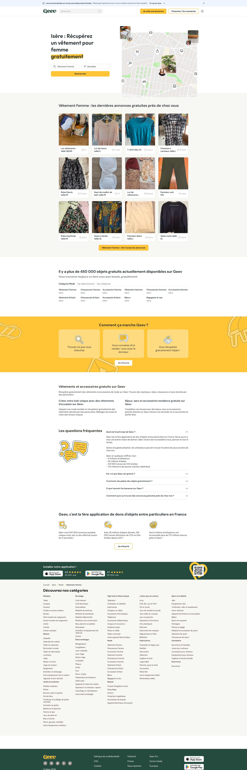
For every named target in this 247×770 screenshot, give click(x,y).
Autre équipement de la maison (56, 675)
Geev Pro (153, 756)
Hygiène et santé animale (182, 658)
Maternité (144, 672)
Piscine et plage (178, 627)
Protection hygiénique (116, 696)
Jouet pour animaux (180, 648)
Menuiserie (79, 627)
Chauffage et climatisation (86, 691)
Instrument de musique (149, 630)
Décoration (144, 651)
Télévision (111, 600)
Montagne (176, 624)
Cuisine (46, 627)
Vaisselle (46, 638)
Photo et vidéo (113, 630)
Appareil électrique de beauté (119, 703)
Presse (130, 761)
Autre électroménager (84, 694)
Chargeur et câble (114, 610)
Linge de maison (50, 665)
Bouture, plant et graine (53, 693)
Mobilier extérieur (50, 686)
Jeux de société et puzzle (150, 610)
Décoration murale (51, 648)
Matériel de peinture (83, 610)
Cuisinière (79, 661)
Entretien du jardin (51, 705)
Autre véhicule (177, 610)
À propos (153, 766)
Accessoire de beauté (116, 699)
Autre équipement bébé (150, 675)
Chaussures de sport (180, 637)
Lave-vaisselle (81, 650)
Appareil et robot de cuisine (87, 684)
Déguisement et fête (148, 634)
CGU (96, 761)
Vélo (173, 600)
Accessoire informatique (117, 614)
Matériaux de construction (86, 620)
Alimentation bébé (147, 678)
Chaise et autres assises (53, 610)
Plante (45, 689)
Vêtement (144, 655)
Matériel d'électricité (83, 617)
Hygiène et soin (146, 658)
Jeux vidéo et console (149, 614)
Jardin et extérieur (51, 682)
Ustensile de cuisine (51, 641)
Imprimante (112, 607)
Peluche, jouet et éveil (149, 665)
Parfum (110, 693)
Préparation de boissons (85, 677)
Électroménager (82, 639)
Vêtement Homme (134, 291)
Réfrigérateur (80, 644)
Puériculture (145, 640)
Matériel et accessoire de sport (185, 630)
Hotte (77, 667)
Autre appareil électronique (118, 637)
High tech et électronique (118, 596)
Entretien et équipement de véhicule (86, 631)
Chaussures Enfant (90, 299)
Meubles (46, 596)
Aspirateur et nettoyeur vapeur (88, 687)
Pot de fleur (48, 696)
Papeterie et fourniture (149, 620)
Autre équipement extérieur (54, 725)
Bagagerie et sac (155, 299)
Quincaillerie (80, 607)
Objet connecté (113, 634)
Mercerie (143, 627)
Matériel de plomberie (84, 614)
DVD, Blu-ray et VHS (148, 604)
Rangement (48, 668)
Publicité (131, 756)
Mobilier (143, 648)
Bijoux (128, 299)
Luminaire (47, 655)
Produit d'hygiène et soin (117, 686)
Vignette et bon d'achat (53, 678)
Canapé (46, 604)
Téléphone (111, 617)
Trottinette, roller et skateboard (184, 607)
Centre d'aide (155, 761)
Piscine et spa (49, 712)
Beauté (110, 682)
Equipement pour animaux (182, 655)
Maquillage (111, 689)
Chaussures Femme (90, 291)
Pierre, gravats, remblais (53, 722)
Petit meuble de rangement (54, 617)
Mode (61, 585)
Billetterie (143, 637)
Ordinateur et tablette (116, 604)
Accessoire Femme (112, 291)
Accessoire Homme (178, 291)
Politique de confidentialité (106, 756)
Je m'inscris (123, 362)
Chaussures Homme (156, 291)
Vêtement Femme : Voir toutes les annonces (123, 247)
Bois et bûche (49, 718)
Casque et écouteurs (116, 624)
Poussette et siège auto (149, 645)
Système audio (113, 627)
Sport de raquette (179, 620)
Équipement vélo (179, 604)
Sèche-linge (80, 657)
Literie (45, 624)
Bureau (46, 614)
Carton (78, 636)
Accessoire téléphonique (117, 620)
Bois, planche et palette (85, 624)
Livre (141, 600)
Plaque (78, 664)
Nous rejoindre (134, 766)
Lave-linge (79, 654)
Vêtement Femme (67, 291)
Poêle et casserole (50, 645)
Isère (54, 585)
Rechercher (80, 73)
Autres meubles (49, 630)
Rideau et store (49, 662)
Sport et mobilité (179, 596)
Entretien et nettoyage (52, 672)
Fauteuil (46, 607)
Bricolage (79, 596)
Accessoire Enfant (112, 299)
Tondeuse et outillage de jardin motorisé (56, 700)
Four (77, 671)
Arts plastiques (146, 624)
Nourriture (176, 662)
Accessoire (144, 668)
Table (45, 600)
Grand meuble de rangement (55, 620)
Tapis (45, 658)
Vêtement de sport (179, 634)
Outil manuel (80, 600)
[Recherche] (99, 11)
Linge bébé (144, 662)
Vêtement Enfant (67, 299)
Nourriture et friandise (181, 645)
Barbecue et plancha (52, 708)
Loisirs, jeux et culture (149, 596)
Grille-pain (79, 681)
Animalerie (176, 640)
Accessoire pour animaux (182, 651)
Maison (46, 634)
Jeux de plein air (50, 715)
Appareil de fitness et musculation (186, 614)
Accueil (46, 585)
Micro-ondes (80, 674)
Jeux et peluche (146, 617)
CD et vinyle (145, 607)
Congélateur (80, 647)
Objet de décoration (51, 651)
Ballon (174, 617)
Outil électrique (81, 604)
